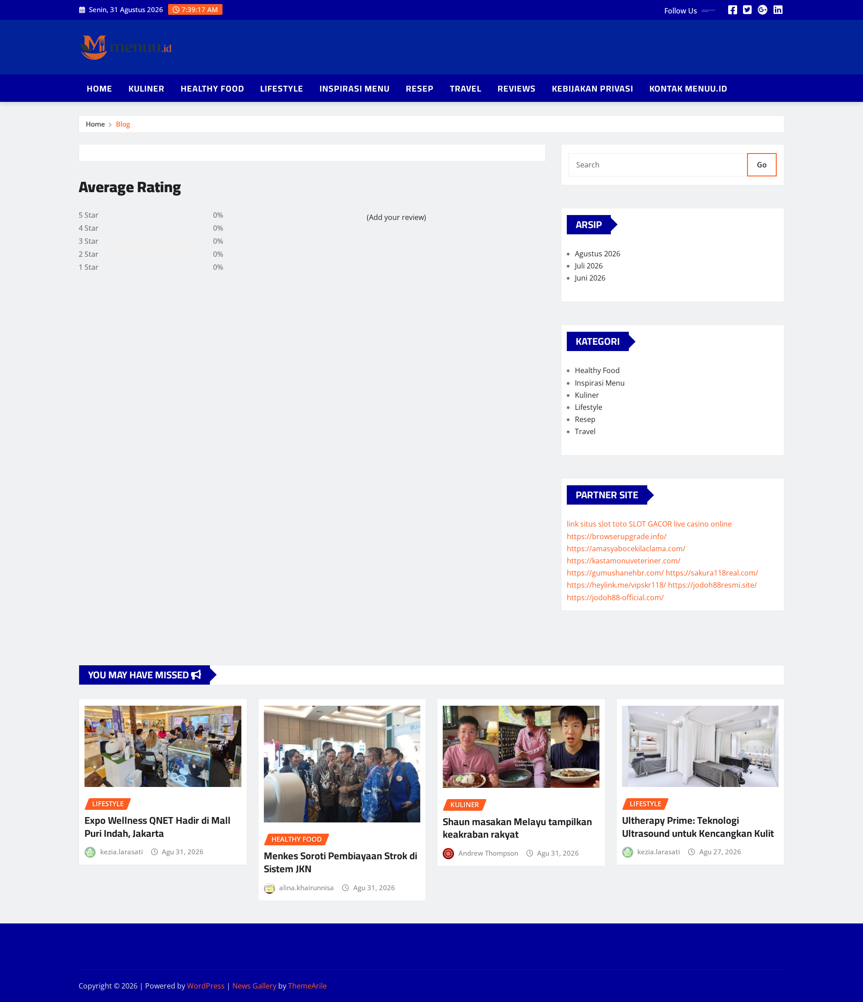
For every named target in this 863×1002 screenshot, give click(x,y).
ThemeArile (307, 986)
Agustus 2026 (597, 254)
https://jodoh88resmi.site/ (712, 585)
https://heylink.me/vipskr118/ (616, 585)
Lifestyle (281, 88)
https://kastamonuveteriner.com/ (624, 561)
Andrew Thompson (488, 852)
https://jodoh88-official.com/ (615, 597)
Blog (123, 123)
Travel (465, 88)
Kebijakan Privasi (592, 88)
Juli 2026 (589, 266)
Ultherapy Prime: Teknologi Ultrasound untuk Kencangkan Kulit (698, 827)
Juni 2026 (590, 278)
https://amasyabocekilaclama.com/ (626, 549)
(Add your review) (396, 217)
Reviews (517, 88)
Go (762, 165)
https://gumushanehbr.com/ (615, 573)
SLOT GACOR (650, 524)
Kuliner (147, 88)
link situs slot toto (597, 524)
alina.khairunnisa (306, 887)
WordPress (206, 986)
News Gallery (254, 986)
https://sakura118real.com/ (712, 573)
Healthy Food (212, 88)
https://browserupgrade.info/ (617, 536)
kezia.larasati (121, 851)
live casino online (703, 524)
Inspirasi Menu (355, 88)
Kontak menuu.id (688, 88)
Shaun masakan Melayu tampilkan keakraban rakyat (517, 828)
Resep (420, 88)
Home (99, 88)
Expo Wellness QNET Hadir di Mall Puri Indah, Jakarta (158, 827)
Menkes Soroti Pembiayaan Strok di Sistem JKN (340, 862)
